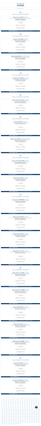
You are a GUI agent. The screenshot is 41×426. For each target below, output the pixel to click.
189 (4, 418)
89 (8, 407)
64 (29, 403)
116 (32, 409)
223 (4, 421)
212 (18, 420)
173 (6, 416)
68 (38, 403)
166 (29, 414)
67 (36, 403)
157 (9, 414)
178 (18, 416)
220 (36, 420)
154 (2, 414)
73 (11, 405)
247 (20, 423)
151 (34, 412)
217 (29, 420)
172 (4, 416)
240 (4, 423)
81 (29, 405)
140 (9, 412)
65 (31, 403)
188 (2, 418)
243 (11, 423)
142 (13, 412)
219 (34, 420)
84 (36, 405)
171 (2, 416)
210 (13, 420)
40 (13, 401)
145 (20, 412)
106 (9, 409)
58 (15, 403)
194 (15, 418)
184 (32, 416)
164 (25, 414)
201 (32, 418)
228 (15, 421)
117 (34, 409)
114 (27, 409)
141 (11, 412)
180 (22, 416)
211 (15, 420)
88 (6, 407)
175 (11, 416)
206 (4, 420)
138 (4, 412)
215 (25, 420)
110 (18, 409)
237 (36, 421)
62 (24, 403)
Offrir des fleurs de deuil (20, 27)
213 (20, 420)
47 (29, 401)
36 (4, 401)
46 (27, 401)
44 (22, 401)
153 (38, 412)
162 (20, 414)
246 (18, 423)
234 (29, 421)
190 (6, 418)
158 (11, 414)
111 (20, 409)
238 (38, 421)
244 (13, 423)
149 (29, 412)
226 (11, 421)
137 (2, 412)
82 (31, 405)
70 (4, 405)
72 (8, 405)
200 (29, 418)
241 (6, 423)
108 (13, 409)
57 (13, 403)
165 (27, 414)
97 (27, 407)
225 (9, 421)
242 (9, 423)
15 (34, 398)
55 (8, 403)
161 (18, 414)
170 (38, 414)
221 (38, 420)
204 (38, 418)
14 (31, 398)
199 (27, 418)
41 (15, 401)
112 (22, 409)
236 (34, 421)
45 (24, 401)
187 (38, 416)
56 (11, 403)
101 (36, 407)
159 (13, 414)
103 (2, 409)
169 (36, 414)
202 (34, 418)
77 (20, 405)
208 (9, 420)
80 (27, 405)
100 (34, 407)
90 (11, 407)
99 (31, 407)
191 (9, 418)
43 (20, 401)
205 (2, 420)
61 (22, 403)
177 (15, 416)
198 (25, 418)
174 (9, 416)
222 (2, 421)
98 (29, 407)
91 (13, 407)
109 (15, 409)
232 (25, 421)
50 (36, 401)
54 (6, 403)
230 (20, 421)
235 (32, 421)
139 (6, 412)
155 (4, 414)
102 (38, 407)
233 (27, 421)
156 (6, 414)
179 (20, 416)
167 (32, 414)
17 (38, 398)
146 (22, 412)
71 (6, 405)
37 (6, 401)
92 (15, 407)
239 (2, 423)
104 (4, 409)
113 (25, 409)
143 (15, 412)
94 (20, 407)
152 (36, 412)
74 (13, 405)
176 (13, 416)
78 (22, 405)
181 (25, 416)
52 (1, 403)
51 (38, 401)
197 (22, 418)
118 (36, 409)
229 (18, 421)
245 (15, 423)
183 (29, 416)
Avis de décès (20, 22)
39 (11, 401)
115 (29, 409)
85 (38, 405)
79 (24, 405)
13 (29, 398)
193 (13, 418)
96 (24, 407)
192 (11, 418)
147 (25, 412)
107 (11, 409)
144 (18, 412)
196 (20, 418)
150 (32, 412)
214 (22, 420)
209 (11, 420)
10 (22, 398)
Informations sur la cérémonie (20, 25)
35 (1, 401)
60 (20, 403)
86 (1, 407)
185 (34, 416)
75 (15, 405)
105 (6, 409)
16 (36, 398)
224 (6, 421)
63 (27, 403)
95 (22, 407)
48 (31, 401)
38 (8, 401)
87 (4, 407)
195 (18, 418)
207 (6, 420)
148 (27, 412)
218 (32, 420)
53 (4, 403)
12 (27, 398)
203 (36, 418)
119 (38, 409)
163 (22, 414)
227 (13, 421)
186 (36, 416)
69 (1, 405)
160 (15, 414)
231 (22, 421)
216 (27, 420)
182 (27, 416)
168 (34, 414)
